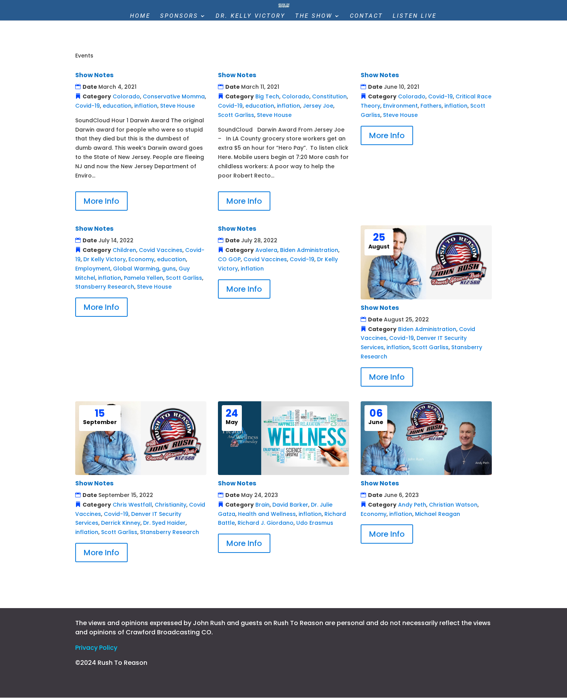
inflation (145, 106)
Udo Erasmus (314, 523)
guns (169, 268)
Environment (400, 106)
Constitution (329, 96)
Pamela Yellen (143, 278)
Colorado (126, 96)
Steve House (177, 106)
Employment (92, 268)
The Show (313, 16)
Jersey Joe (318, 106)
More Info (101, 201)
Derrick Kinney (120, 523)
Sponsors (179, 16)
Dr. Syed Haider (164, 523)
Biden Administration (309, 250)
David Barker (290, 505)
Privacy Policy (96, 647)
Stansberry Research (104, 287)
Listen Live (415, 16)
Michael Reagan (437, 514)
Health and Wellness (267, 514)
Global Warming (136, 268)
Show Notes (94, 75)
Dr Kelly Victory (104, 259)
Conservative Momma (174, 96)
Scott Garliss (236, 115)
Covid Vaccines (160, 250)
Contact (366, 16)
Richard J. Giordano (266, 523)
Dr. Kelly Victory (250, 16)
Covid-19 (87, 106)
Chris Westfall (132, 505)
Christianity (170, 505)
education (117, 106)
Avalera (266, 250)
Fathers (431, 106)
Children (124, 250)
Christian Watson (453, 505)
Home (140, 16)
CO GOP (229, 259)
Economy (141, 259)
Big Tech (267, 96)
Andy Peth (412, 505)
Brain (262, 505)
